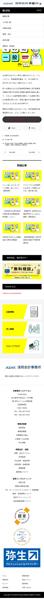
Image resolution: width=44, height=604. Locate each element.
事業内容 (5, 580)
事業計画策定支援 (22, 486)
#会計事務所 (19, 143)
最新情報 (25, 584)
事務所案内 (25, 576)
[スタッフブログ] (22, 352)
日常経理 (22, 457)
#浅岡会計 (17, 145)
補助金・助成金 (9, 46)
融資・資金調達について (22, 493)
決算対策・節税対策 (22, 464)
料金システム (26, 580)
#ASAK (7, 143)
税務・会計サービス (22, 453)
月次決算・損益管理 (22, 460)
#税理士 (24, 145)
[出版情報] (22, 318)
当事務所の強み (22, 435)
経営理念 (22, 427)
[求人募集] (22, 335)
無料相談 (5, 587)
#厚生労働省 (28, 143)
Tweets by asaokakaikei (11, 293)
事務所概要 (22, 431)
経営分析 (22, 482)
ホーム (4, 576)
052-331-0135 (24, 411)
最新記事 (6, 16)
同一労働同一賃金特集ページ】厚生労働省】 (22, 119)
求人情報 (22, 442)
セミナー (5, 584)
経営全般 (6, 40)
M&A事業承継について (22, 501)
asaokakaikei (14, 136)
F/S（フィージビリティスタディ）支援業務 (22, 490)
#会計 (12, 143)
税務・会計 (7, 34)
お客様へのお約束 (22, 439)
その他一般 (7, 22)
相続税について (22, 472)
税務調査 (22, 468)
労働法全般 (7, 28)
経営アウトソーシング (22, 497)
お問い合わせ (26, 587)
